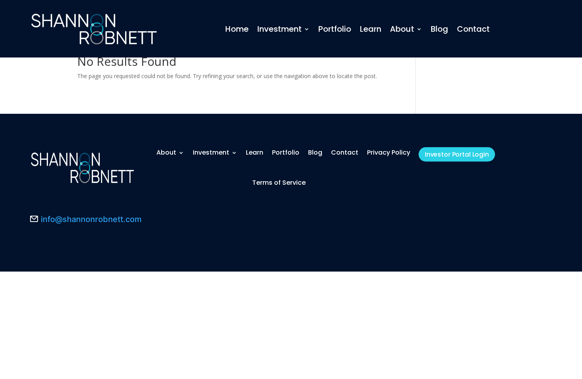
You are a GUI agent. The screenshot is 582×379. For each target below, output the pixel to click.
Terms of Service (279, 182)
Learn (370, 28)
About (402, 28)
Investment (279, 28)
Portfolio (334, 28)
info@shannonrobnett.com (91, 219)
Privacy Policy (388, 152)
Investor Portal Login (457, 154)
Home (237, 28)
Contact (473, 28)
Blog (439, 28)
